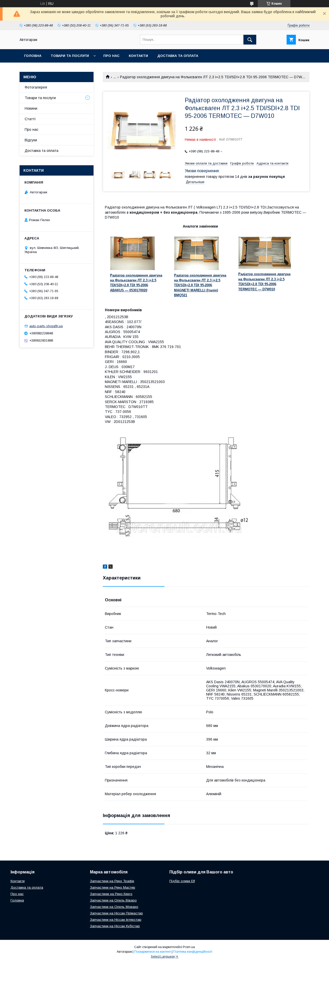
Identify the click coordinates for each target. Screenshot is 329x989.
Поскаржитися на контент (152, 951)
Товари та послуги (70, 56)
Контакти (138, 56)
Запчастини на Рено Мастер (112, 887)
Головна (32, 56)
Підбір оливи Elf (182, 881)
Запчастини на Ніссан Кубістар (115, 926)
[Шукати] (249, 40)
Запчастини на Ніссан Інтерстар (115, 920)
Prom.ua (189, 947)
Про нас (111, 56)
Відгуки (31, 140)
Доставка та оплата (177, 56)
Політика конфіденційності (192, 951)
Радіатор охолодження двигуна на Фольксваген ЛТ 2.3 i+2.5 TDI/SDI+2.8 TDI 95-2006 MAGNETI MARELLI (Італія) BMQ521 (200, 285)
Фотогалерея (36, 87)
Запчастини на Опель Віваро (113, 900)
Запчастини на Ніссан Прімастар (116, 913)
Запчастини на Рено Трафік (112, 881)
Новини (31, 108)
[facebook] (105, 567)
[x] (110, 567)
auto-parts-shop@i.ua (46, 326)
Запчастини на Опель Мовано (114, 907)
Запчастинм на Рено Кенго (111, 894)
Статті (30, 119)
